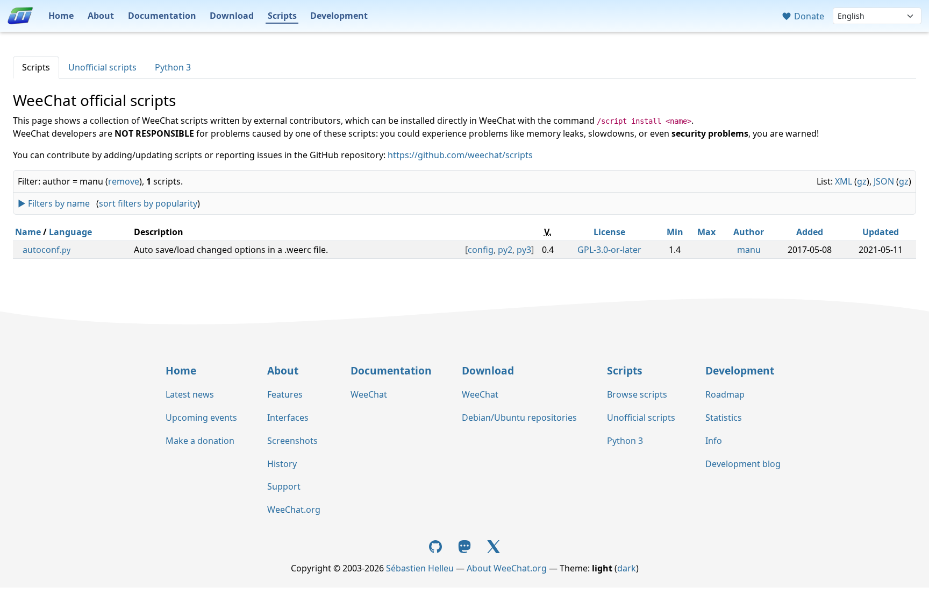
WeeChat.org (293, 509)
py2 (505, 250)
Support (284, 486)
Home (61, 16)
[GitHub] (437, 545)
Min (675, 232)
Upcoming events (201, 417)
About (101, 16)
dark (626, 568)
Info (713, 441)
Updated (880, 232)
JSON (884, 181)
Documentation (162, 16)
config (481, 250)
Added (809, 232)
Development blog (743, 464)
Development (339, 16)
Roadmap (725, 394)
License (609, 232)
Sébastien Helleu (420, 568)
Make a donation (200, 441)
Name (28, 232)
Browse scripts (637, 394)
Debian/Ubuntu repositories (519, 417)
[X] (493, 545)
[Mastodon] (465, 545)
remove (123, 181)
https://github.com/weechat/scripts (460, 155)
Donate (808, 16)
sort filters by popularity (148, 203)
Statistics (723, 417)
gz (862, 181)
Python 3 (173, 67)
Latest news (190, 394)
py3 (524, 250)
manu (749, 250)
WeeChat (369, 394)
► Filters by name (54, 203)
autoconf (46, 250)
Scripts (282, 16)
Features (285, 394)
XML (843, 181)
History (282, 464)
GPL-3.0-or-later (609, 250)
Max (706, 232)
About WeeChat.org (507, 568)
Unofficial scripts (102, 67)
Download (232, 16)
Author (748, 232)
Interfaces (288, 417)
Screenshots (292, 441)
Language (70, 232)
